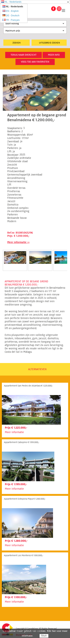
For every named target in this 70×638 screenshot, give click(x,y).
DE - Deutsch (12, 15)
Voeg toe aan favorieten (35, 61)
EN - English (12, 11)
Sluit (43, 635)
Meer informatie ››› (18, 242)
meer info (54, 54)
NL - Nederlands (13, 2)
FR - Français (13, 20)
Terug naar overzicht (23, 54)
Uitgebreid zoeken (49, 42)
